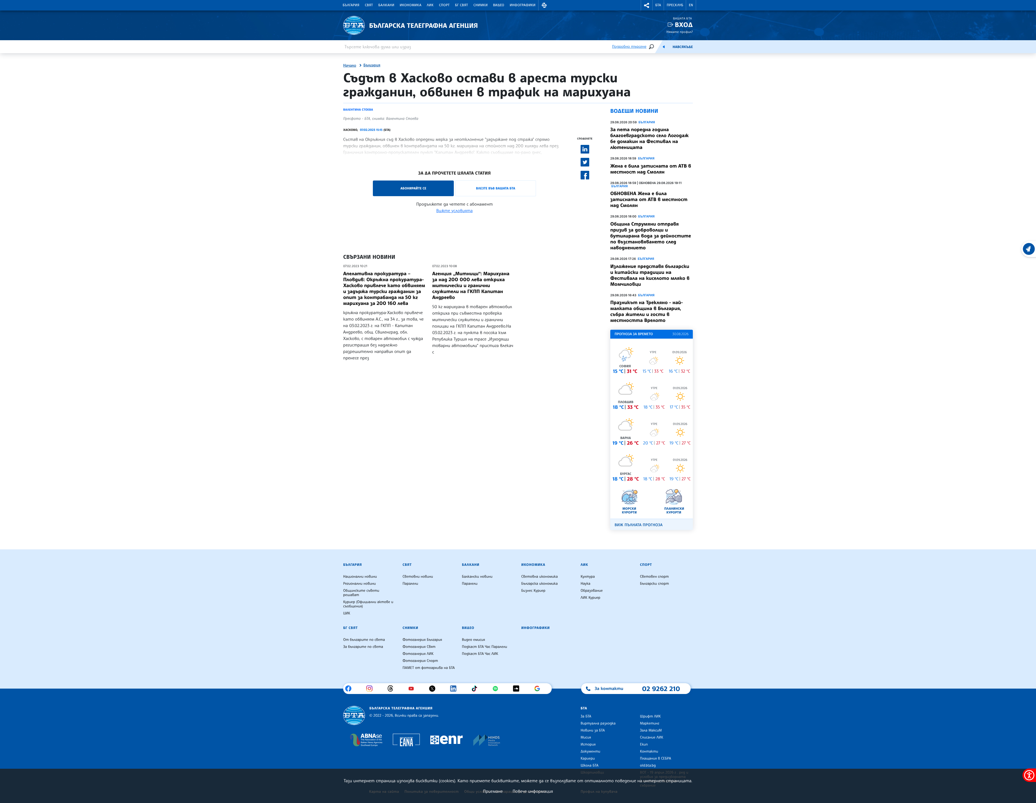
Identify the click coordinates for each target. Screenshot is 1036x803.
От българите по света (364, 640)
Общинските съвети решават (361, 592)
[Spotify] (497, 689)
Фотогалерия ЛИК (418, 654)
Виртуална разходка (598, 723)
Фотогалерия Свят (419, 647)
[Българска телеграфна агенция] (354, 715)
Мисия (586, 737)
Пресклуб (675, 5)
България (351, 5)
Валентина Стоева (358, 109)
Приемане (493, 791)
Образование (592, 590)
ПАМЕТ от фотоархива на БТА (429, 668)
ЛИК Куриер (590, 598)
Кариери (588, 758)
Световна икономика (539, 576)
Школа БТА (589, 765)
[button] (544, 5)
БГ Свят (461, 5)
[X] (434, 689)
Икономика (411, 5)
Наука (585, 583)
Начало (349, 65)
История (588, 744)
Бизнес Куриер (533, 590)
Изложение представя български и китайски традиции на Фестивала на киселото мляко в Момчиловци (650, 275)
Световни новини (418, 576)
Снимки (480, 5)
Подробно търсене (629, 46)
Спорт (444, 5)
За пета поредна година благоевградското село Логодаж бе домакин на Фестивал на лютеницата (649, 138)
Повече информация (533, 791)
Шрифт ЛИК (650, 716)
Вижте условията (454, 210)
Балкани (386, 5)
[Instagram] (371, 689)
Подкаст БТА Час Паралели (484, 647)
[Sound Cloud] (518, 689)
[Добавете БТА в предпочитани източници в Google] (539, 689)
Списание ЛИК (651, 737)
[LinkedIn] (455, 689)
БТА (658, 5)
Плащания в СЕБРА (655, 758)
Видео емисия (473, 640)
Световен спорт (654, 576)
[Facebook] (350, 689)
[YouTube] (413, 689)
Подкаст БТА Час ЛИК (480, 654)
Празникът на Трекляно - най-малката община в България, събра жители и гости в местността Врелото (646, 311)
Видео (499, 5)
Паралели (410, 583)
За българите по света (363, 647)
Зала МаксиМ (651, 730)
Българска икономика (539, 583)
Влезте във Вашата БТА (495, 188)
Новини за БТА (593, 730)
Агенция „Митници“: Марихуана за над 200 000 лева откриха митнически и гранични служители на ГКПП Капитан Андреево (470, 285)
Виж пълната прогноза (639, 525)
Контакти (649, 751)
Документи (590, 751)
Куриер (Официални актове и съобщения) (368, 604)
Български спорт (654, 583)
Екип (644, 744)
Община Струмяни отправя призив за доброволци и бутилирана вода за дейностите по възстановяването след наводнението (650, 236)
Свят (369, 5)
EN (691, 5)
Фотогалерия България (422, 640)
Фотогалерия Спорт (420, 661)
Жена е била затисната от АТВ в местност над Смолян (650, 169)
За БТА (586, 716)
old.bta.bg (648, 765)
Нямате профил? (679, 32)
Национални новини (360, 576)
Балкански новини (477, 576)
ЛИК (430, 5)
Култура (588, 576)
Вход (684, 25)
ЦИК (346, 613)
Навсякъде (683, 47)
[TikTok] (476, 689)
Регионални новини (359, 583)
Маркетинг (649, 723)
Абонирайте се (413, 188)
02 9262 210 (661, 689)
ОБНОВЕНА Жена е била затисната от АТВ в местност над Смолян (648, 199)
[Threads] (392, 689)
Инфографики (523, 5)
